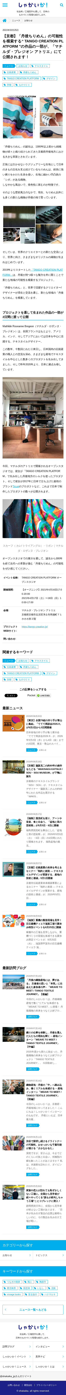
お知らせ (28, 20)
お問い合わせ (14, 1385)
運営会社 (28, 1385)
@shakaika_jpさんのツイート (16, 1376)
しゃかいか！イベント (14, 1356)
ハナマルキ (50, 1294)
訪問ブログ (8, 1346)
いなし (40, 1288)
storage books (14, 1294)
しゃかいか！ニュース (14, 1366)
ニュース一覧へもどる (33, 1309)
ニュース (16, 20)
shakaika (23, 1390)
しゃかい (33, 5)
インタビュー (43, 1346)
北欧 (53, 1288)
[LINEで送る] (43, 695)
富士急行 (32, 1294)
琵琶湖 (26, 1288)
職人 (30, 1282)
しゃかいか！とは (45, 1366)
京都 (9, 85)
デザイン (50, 78)
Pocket (31, 695)
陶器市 (42, 1282)
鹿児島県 (11, 1288)
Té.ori (16, 486)
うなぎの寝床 (13, 1282)
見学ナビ (40, 1356)
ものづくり (24, 85)
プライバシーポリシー (46, 1385)
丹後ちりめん (29, 72)
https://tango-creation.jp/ (35, 626)
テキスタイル (41, 66)
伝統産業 (11, 72)
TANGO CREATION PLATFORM (23, 78)
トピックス (41, 1255)
